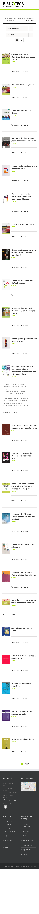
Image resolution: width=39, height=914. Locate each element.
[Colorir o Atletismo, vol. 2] (6, 89)
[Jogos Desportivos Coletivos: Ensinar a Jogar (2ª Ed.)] (6, 58)
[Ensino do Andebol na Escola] (6, 114)
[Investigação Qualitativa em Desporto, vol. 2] (6, 343)
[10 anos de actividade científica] (6, 688)
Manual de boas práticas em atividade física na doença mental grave (22, 486)
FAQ (6, 836)
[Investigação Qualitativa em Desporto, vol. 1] (6, 170)
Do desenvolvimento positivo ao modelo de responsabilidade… (21, 196)
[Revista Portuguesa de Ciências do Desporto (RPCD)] (6, 457)
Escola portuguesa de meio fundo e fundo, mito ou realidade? (23, 252)
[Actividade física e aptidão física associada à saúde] (6, 602)
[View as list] (21, 40)
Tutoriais (25, 854)
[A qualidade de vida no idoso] (6, 631)
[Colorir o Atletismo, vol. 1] (6, 228)
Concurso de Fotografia (8, 842)
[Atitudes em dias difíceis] (6, 743)
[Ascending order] (31, 28)
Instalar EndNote (27, 845)
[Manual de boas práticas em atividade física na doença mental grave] (6, 488)
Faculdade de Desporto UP (9, 823)
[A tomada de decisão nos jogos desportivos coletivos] (6, 142)
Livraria (7, 847)
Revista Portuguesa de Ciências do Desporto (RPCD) (21, 455)
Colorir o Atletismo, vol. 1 (22, 224)
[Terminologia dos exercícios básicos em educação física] (6, 430)
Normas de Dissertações (26, 825)
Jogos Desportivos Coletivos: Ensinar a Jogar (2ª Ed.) (23, 57)
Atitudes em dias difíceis (22, 739)
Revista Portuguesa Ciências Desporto (10, 830)
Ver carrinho (30, 21)
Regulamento (27, 850)
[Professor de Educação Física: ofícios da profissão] (6, 576)
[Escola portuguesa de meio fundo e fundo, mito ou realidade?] (6, 254)
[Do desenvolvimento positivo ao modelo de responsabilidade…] (6, 198)
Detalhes (25, 71)
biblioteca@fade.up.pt (10, 800)
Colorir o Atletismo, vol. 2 (22, 85)
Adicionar (16, 71)
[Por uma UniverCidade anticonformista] (6, 715)
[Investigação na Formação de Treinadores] (6, 284)
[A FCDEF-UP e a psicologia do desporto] (6, 659)
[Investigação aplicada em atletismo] (6, 548)
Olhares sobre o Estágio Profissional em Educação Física (23, 310)
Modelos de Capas (28, 840)
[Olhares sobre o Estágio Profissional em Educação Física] (6, 312)
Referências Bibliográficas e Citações (27, 833)
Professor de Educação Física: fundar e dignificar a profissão (24, 516)
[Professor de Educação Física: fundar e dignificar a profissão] (6, 518)
